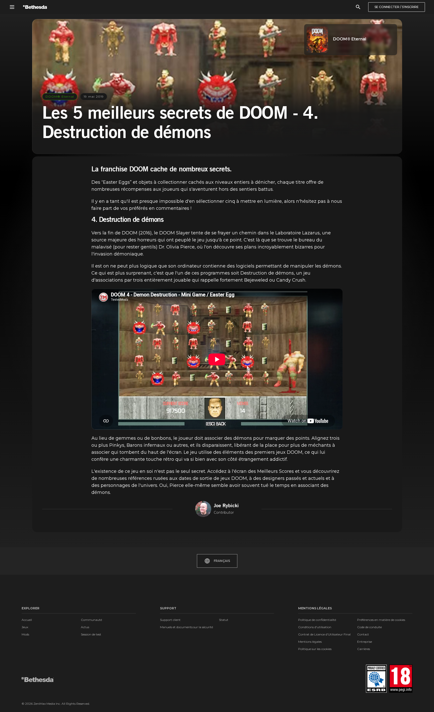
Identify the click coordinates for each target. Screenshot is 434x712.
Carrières (363, 649)
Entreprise (364, 641)
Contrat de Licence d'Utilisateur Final (324, 634)
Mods (25, 634)
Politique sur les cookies (315, 649)
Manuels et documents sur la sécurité (186, 627)
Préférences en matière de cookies (381, 620)
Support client (170, 620)
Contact (363, 634)
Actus (85, 627)
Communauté (91, 620)
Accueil (27, 620)
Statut (223, 620)
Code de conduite (369, 627)
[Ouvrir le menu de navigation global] (12, 7)
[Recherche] (358, 7)
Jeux (25, 627)
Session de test (91, 634)
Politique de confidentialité (317, 620)
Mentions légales (310, 641)
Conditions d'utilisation (314, 627)
